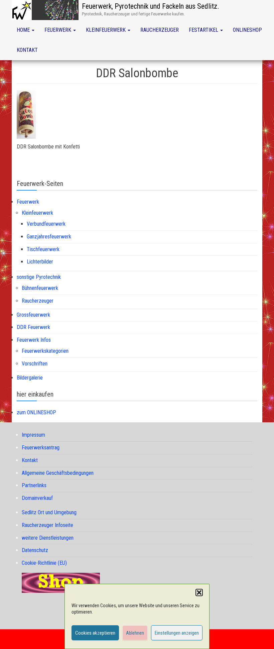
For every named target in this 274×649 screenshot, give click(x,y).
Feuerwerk (58, 30)
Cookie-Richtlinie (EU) (44, 563)
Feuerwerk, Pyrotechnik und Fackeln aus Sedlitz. (150, 6)
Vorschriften (34, 363)
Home (24, 30)
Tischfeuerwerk (43, 249)
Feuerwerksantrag (40, 447)
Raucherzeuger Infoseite (47, 525)
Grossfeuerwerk (33, 315)
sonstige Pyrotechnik (39, 277)
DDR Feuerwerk (33, 327)
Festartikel (204, 30)
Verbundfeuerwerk (46, 224)
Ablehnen (135, 633)
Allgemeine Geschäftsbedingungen (58, 473)
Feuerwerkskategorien (45, 351)
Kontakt (27, 50)
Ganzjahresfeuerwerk (49, 236)
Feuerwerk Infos (34, 340)
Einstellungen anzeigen (177, 633)
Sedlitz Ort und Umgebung (49, 512)
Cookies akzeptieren (95, 633)
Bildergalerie (30, 377)
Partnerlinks (34, 485)
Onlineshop (247, 30)
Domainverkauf (37, 498)
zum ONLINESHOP (36, 412)
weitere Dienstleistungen (48, 538)
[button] (199, 592)
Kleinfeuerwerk (106, 30)
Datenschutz (35, 550)
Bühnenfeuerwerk (40, 288)
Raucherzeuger (159, 30)
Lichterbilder (40, 261)
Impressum (33, 435)
